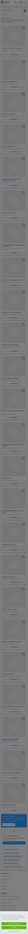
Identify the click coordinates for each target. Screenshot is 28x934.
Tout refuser (14, 927)
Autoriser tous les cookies (14, 923)
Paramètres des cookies (14, 931)
